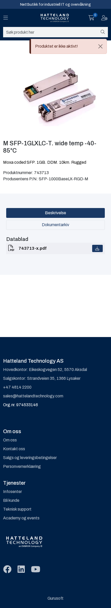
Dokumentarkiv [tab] (55, 225)
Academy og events (21, 518)
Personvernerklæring (22, 466)
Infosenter (12, 491)
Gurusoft (55, 598)
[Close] (100, 46)
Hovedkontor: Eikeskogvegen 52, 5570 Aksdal (45, 369)
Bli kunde (11, 500)
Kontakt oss (14, 449)
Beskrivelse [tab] (55, 213)
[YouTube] (35, 569)
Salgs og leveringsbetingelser (30, 457)
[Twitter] (7, 569)
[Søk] (103, 32)
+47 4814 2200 (17, 387)
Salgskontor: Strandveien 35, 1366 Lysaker (42, 378)
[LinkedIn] (21, 569)
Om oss (10, 440)
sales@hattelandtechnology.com (33, 396)
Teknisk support (17, 509)
